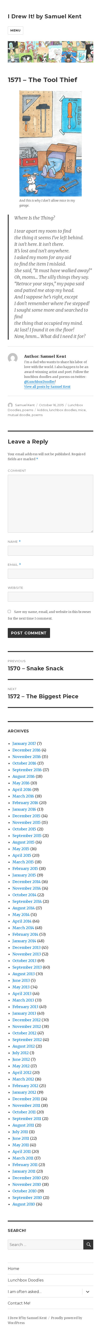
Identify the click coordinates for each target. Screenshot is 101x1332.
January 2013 (24, 1013)
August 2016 (23, 776)
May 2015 (20, 848)
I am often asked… (25, 1291)
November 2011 (26, 1105)
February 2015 (25, 868)
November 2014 (26, 888)
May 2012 (21, 1066)
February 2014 (25, 934)
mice (82, 410)
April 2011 (21, 1151)
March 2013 (23, 1000)
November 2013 (26, 954)
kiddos (42, 410)
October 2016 (24, 763)
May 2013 (21, 987)
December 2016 (26, 750)
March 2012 (23, 1079)
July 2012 (20, 1052)
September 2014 (27, 901)
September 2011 (26, 1118)
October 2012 (24, 1033)
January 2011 (23, 1171)
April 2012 (21, 1072)
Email (14, 565)
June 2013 (21, 980)
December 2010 (26, 1177)
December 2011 (26, 1098)
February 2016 (25, 802)
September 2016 (27, 769)
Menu (15, 30)
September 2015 (27, 835)
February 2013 (25, 1006)
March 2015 (23, 862)
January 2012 (24, 1092)
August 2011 (23, 1125)
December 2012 (26, 1020)
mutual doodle (19, 415)
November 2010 (26, 1184)
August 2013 (23, 973)
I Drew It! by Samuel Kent (45, 16)
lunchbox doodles (63, 410)
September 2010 (27, 1197)
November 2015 (26, 822)
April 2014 (21, 921)
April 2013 (21, 993)
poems (27, 410)
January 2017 (24, 743)
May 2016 (21, 783)
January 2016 (24, 809)
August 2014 (23, 908)
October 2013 (24, 960)
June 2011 (20, 1138)
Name (14, 542)
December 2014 (26, 881)
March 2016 (23, 796)
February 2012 (25, 1085)
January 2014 (24, 941)
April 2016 (21, 789)
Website (15, 587)
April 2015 (21, 855)
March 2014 (23, 927)
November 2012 (26, 1026)
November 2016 (26, 756)
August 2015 (23, 842)
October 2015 (24, 829)
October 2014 (24, 894)
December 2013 (26, 947)
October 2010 (24, 1191)
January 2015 (24, 875)
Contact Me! (19, 1303)
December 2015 (26, 815)
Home (13, 1268)
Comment (17, 470)
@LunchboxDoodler (39, 382)
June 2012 (21, 1059)
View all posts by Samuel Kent (47, 387)
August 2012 (23, 1046)
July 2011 (20, 1131)
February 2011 (25, 1164)
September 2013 (27, 967)
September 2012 (27, 1039)
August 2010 (23, 1204)
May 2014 (21, 914)
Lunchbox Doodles (25, 1280)
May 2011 (20, 1145)
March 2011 (22, 1158)
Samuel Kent (25, 405)
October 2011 (24, 1112)
